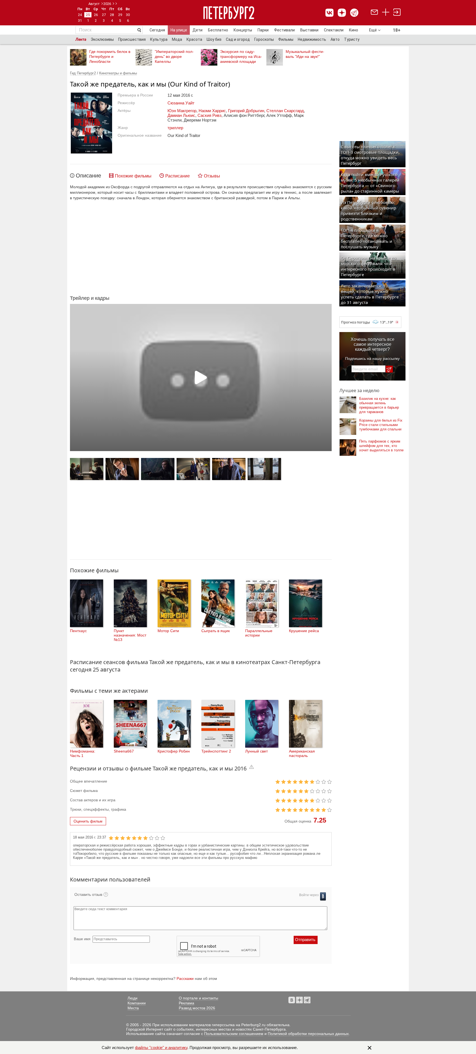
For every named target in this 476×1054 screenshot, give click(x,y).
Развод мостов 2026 (197, 1008)
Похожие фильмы (133, 176)
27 (104, 15)
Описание (88, 175)
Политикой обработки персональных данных (308, 1033)
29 (120, 15)
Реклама (186, 1003)
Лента (80, 39)
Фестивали (284, 30)
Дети (197, 30)
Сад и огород (238, 39)
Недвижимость (312, 39)
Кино (353, 30)
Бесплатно (218, 30)
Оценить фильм (88, 821)
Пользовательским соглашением (233, 1033)
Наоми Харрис (212, 110)
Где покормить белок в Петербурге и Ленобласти (109, 56)
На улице (179, 30)
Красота (194, 39)
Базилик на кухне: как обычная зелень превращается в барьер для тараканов (379, 405)
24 (80, 15)
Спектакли (334, 30)
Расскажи (185, 978)
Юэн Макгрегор (181, 110)
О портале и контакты (198, 998)
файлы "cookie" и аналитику (161, 1047)
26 (96, 15)
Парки (263, 30)
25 (88, 15)
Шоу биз (214, 39)
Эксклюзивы (102, 39)
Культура (158, 39)
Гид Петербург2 (83, 73)
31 (80, 20)
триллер (175, 127)
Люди (132, 998)
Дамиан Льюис (181, 115)
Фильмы (285, 39)
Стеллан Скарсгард (285, 110)
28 (112, 15)
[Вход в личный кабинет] (397, 13)
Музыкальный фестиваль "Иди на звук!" (305, 54)
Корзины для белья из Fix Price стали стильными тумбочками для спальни (380, 424)
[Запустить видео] (201, 377)
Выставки (309, 30)
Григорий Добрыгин (246, 110)
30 (128, 15)
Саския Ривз (209, 115)
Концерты (243, 30)
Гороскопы (264, 39)
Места (133, 1008)
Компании (137, 1003)
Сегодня (157, 30)
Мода (177, 39)
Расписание (177, 176)
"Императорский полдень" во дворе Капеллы (174, 56)
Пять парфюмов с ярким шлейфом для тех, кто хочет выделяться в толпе (381, 445)
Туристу (351, 39)
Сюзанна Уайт (180, 103)
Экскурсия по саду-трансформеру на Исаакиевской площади (241, 56)
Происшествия (132, 39)
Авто (335, 39)
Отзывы (212, 176)
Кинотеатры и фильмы (118, 73)
